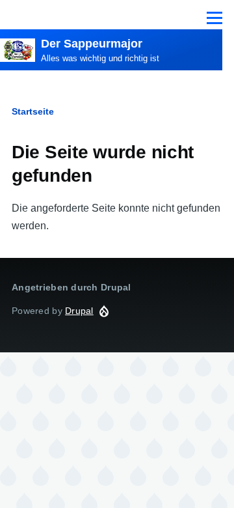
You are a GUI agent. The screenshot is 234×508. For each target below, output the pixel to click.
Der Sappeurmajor (91, 43)
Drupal (79, 310)
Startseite (33, 111)
